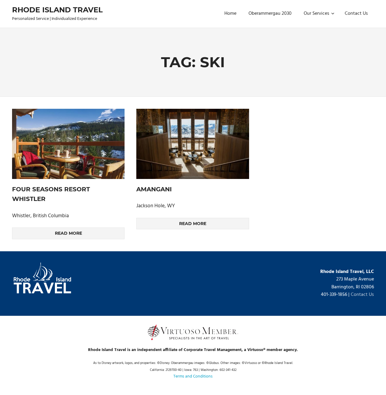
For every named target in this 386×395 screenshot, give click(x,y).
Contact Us (356, 13)
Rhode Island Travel (57, 9)
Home (230, 13)
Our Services (316, 13)
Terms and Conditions (193, 376)
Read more (68, 233)
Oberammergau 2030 (270, 13)
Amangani (154, 189)
